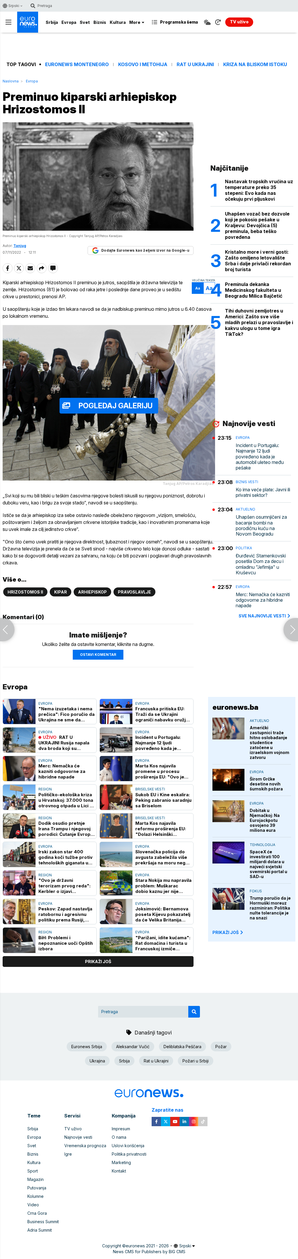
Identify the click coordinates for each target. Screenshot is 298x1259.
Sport (32, 1170)
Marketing (121, 1162)
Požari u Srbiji (195, 1060)
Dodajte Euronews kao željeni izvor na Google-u (145, 250)
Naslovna (11, 81)
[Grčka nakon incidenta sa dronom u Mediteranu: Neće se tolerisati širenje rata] (290, 629)
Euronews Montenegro (77, 64)
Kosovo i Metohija (142, 64)
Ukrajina (97, 1060)
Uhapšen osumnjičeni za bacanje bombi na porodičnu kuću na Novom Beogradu (261, 525)
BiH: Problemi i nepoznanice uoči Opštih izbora (65, 943)
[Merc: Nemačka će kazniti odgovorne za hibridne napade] (19, 768)
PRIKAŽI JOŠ (225, 932)
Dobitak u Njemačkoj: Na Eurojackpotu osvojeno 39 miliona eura (265, 820)
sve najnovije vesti (262, 615)
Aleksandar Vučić (133, 1046)
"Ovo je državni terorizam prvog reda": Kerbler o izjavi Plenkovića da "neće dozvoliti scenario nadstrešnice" (64, 885)
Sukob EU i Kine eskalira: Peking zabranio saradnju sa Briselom (163, 800)
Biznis (99, 22)
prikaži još (98, 961)
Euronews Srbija (86, 1046)
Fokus (256, 891)
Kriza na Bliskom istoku (255, 64)
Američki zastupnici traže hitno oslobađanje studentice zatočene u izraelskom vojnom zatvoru (269, 742)
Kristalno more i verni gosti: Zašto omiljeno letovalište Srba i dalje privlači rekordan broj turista (258, 260)
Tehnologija (262, 845)
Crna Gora (37, 1213)
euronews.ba (235, 707)
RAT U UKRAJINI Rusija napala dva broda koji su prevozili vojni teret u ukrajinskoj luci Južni (63, 742)
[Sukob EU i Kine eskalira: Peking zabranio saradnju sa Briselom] (116, 797)
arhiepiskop (92, 591)
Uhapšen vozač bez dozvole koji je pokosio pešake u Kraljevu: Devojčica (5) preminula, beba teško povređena (257, 225)
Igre (68, 1154)
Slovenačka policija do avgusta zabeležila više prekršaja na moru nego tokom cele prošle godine (161, 857)
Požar (221, 1046)
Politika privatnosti (129, 1154)
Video (33, 1204)
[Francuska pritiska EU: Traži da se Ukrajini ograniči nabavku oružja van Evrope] (116, 711)
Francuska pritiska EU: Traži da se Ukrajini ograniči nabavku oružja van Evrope (161, 714)
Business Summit (43, 1221)
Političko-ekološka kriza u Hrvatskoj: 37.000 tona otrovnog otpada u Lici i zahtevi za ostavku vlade (65, 800)
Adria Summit (39, 1230)
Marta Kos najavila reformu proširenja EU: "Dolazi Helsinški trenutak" (160, 828)
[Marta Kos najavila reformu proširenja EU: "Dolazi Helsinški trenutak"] (116, 825)
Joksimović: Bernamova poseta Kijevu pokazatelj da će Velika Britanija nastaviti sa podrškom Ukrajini (162, 914)
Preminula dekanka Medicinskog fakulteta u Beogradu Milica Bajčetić (253, 290)
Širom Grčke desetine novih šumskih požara (266, 783)
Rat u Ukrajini (195, 64)
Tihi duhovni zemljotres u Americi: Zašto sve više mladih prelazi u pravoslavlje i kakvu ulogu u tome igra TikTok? (259, 322)
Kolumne (35, 1196)
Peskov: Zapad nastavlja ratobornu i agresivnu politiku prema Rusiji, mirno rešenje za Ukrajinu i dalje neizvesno (65, 914)
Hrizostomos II (25, 591)
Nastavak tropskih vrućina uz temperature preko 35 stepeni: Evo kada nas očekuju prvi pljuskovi (259, 190)
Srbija (52, 22)
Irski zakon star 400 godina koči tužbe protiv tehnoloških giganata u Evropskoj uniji (65, 857)
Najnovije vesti (78, 1137)
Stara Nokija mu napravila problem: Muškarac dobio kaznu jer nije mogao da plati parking (163, 885)
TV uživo (73, 1128)
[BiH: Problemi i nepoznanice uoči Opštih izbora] (19, 940)
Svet (85, 22)
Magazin (35, 1179)
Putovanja (36, 1187)
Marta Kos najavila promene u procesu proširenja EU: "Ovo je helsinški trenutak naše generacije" (160, 771)
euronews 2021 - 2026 (147, 1245)
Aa (197, 288)
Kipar (60, 591)
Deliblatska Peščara (182, 1046)
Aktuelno (245, 509)
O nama (119, 1137)
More (134, 22)
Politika (244, 548)
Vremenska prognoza (85, 1145)
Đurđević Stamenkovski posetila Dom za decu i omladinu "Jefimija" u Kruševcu (261, 564)
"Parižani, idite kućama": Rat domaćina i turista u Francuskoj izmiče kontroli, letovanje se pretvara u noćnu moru (162, 943)
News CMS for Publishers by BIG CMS (149, 1251)
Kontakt (119, 1170)
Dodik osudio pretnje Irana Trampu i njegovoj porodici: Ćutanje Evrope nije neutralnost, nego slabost (65, 828)
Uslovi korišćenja (128, 1145)
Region (45, 789)
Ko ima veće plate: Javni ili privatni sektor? (263, 492)
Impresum (121, 1128)
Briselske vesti (150, 789)
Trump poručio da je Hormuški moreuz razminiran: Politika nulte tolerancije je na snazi (270, 908)
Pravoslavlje (134, 591)
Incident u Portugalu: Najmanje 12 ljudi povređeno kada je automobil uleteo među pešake (160, 742)
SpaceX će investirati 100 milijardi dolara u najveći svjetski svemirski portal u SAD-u (268, 864)
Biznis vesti (247, 482)
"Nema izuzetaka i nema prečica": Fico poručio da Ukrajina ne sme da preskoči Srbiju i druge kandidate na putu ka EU (66, 714)
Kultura (118, 22)
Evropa (68, 22)
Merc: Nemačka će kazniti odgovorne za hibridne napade (61, 771)
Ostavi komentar (98, 654)
